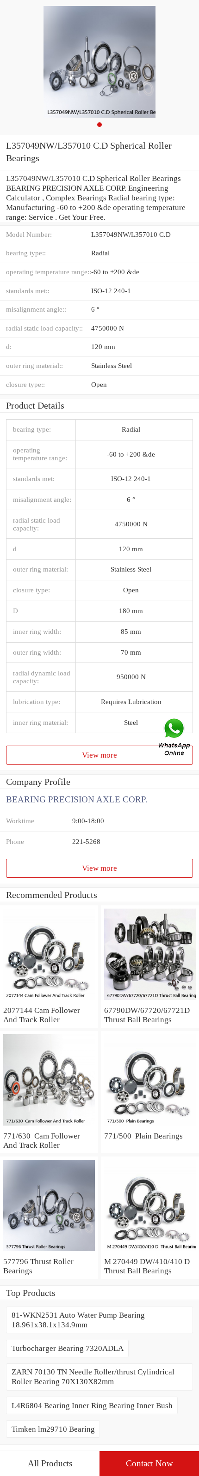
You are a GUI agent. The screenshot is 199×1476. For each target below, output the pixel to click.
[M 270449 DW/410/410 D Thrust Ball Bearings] (150, 1251)
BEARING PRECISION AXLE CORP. (77, 799)
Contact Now (149, 1463)
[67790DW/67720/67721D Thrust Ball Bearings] (150, 1000)
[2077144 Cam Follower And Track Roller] (49, 1000)
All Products (50, 1463)
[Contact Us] (175, 738)
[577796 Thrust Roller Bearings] (49, 1251)
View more (99, 754)
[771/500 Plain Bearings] (150, 1126)
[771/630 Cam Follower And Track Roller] (49, 1126)
